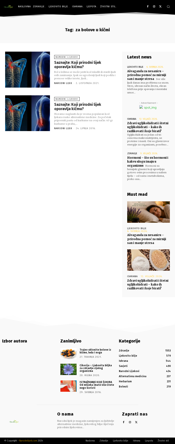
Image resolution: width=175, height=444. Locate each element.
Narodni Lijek (63, 83)
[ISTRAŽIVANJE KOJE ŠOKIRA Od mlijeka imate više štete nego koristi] (68, 386)
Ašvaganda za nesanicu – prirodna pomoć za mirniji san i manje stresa (146, 75)
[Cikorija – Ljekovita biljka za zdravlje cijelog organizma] (68, 369)
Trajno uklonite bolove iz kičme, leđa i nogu (95, 351)
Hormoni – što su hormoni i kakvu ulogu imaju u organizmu (147, 161)
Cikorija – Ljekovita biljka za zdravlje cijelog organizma (96, 368)
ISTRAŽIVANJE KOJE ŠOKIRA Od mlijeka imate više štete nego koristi (97, 385)
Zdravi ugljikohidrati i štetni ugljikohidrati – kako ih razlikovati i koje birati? (147, 127)
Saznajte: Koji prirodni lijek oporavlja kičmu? (77, 64)
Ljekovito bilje (135, 67)
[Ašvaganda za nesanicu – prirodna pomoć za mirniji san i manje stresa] (148, 212)
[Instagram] (154, 6)
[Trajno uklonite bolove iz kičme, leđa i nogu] (68, 353)
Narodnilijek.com (28, 440)
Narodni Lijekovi (66, 57)
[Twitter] (160, 6)
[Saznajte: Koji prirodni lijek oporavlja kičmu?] (27, 70)
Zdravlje (132, 153)
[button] (168, 6)
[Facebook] (148, 6)
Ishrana (131, 119)
